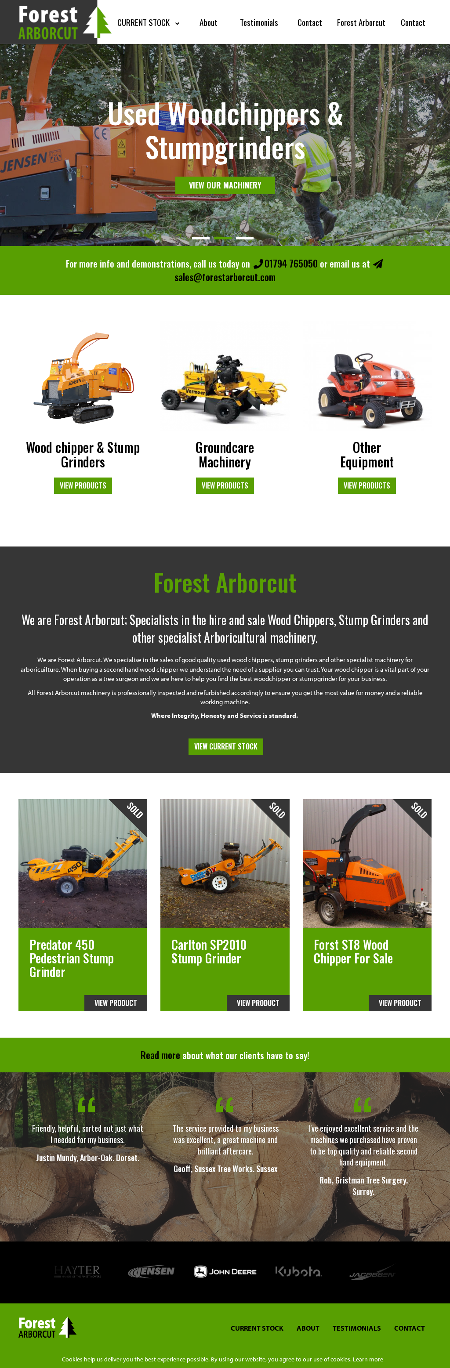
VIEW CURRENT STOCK (226, 746)
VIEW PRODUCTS (83, 485)
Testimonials (357, 1328)
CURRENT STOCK (257, 1328)
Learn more (368, 1359)
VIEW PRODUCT (115, 1003)
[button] (149, 22)
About (308, 1328)
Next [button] (422, 1272)
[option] (87, 1140)
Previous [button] (27, 1272)
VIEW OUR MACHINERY (225, 168)
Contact (409, 1328)
